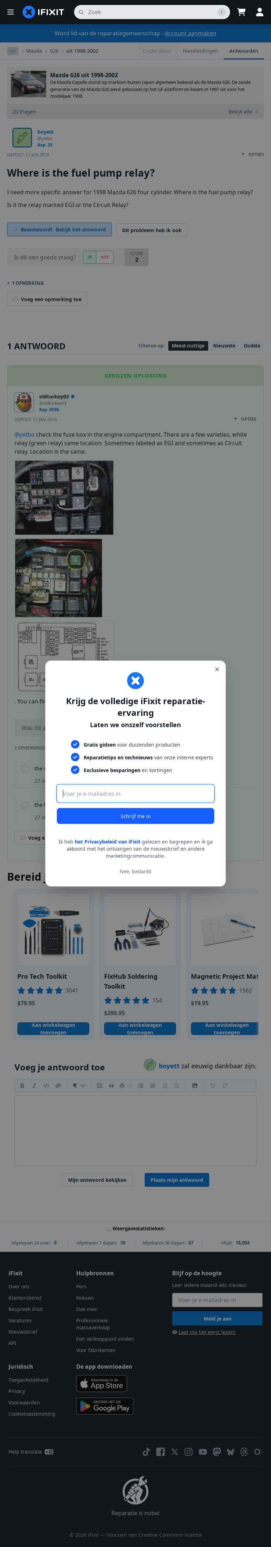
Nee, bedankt (135, 871)
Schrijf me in (136, 816)
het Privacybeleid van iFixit (107, 841)
